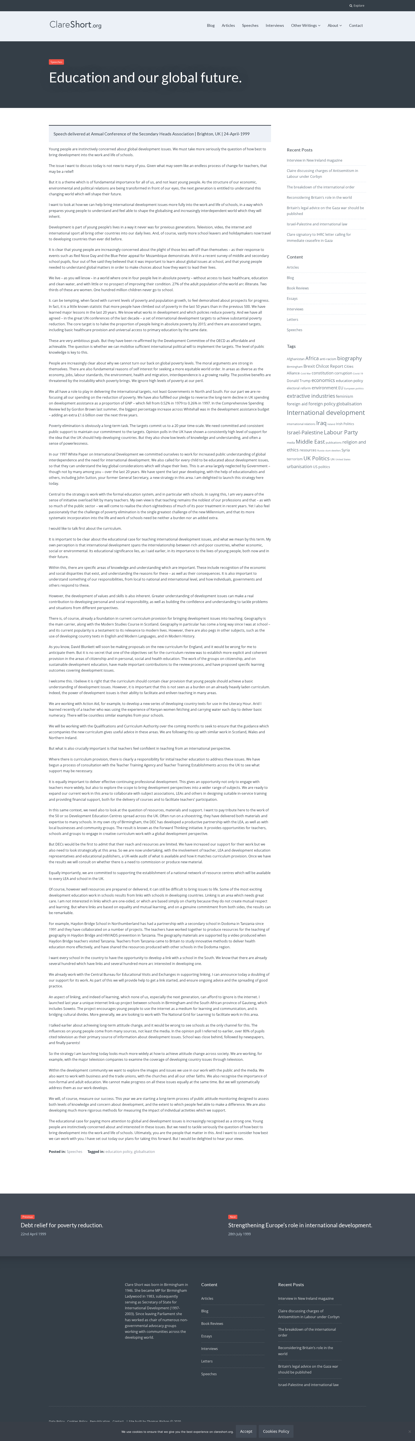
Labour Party (341, 432)
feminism (344, 396)
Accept (246, 1431)
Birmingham (295, 367)
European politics (354, 388)
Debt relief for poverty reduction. (62, 1225)
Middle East (310, 441)
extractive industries (311, 395)
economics (323, 380)
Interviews (275, 25)
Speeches (250, 25)
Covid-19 (358, 373)
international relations (301, 424)
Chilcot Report (329, 366)
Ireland (331, 424)
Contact (356, 25)
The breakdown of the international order (321, 187)
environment (324, 388)
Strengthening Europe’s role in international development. (300, 1225)
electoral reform (299, 388)
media (291, 442)
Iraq (321, 423)
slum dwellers (333, 450)
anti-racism (328, 359)
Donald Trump (299, 380)
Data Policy (57, 1421)
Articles (228, 25)
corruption (343, 373)
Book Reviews (298, 288)
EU (340, 387)
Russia (320, 450)
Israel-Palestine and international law (317, 224)
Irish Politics (345, 424)
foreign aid (297, 404)
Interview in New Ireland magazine (314, 160)
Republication (100, 1421)
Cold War (306, 373)
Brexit (309, 366)
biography (349, 358)
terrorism (295, 459)
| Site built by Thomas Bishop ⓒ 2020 (153, 1421)
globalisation (144, 1151)
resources (308, 450)
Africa (312, 358)
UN (332, 459)
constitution (323, 372)
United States (342, 459)
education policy (118, 1151)
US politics (321, 466)
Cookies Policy (77, 1421)
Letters (292, 319)
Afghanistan (296, 359)
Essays (292, 298)
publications (334, 442)
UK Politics (316, 458)
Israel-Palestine (305, 432)
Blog (211, 25)
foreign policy (321, 404)
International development (326, 412)
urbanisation (299, 466)
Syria (346, 450)
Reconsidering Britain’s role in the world (319, 197)
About (333, 25)
